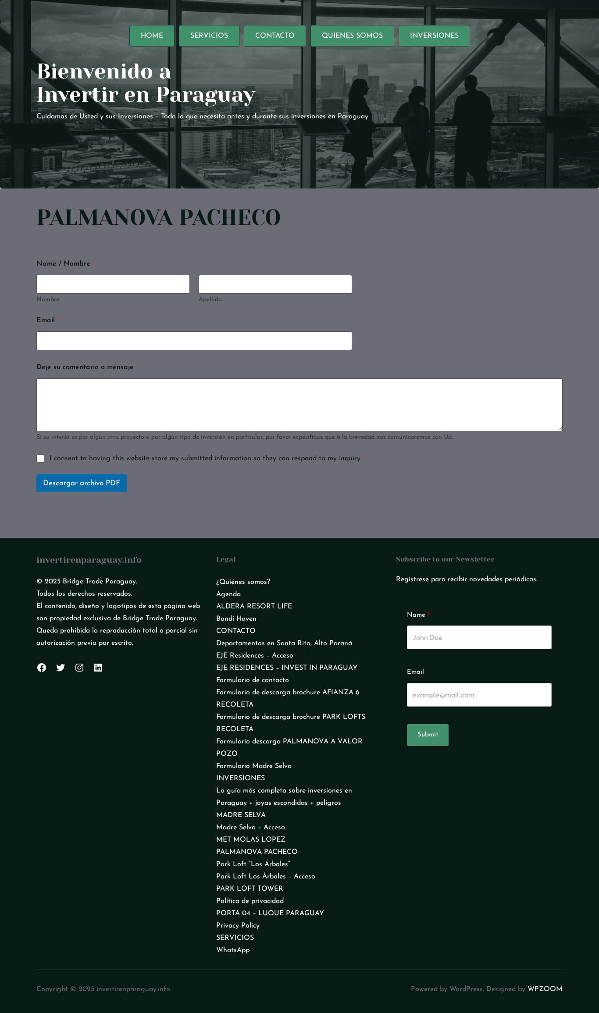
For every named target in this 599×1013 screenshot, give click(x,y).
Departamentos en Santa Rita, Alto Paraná (284, 643)
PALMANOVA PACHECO (257, 852)
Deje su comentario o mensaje (85, 367)
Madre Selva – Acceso (250, 827)
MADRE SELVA (241, 815)
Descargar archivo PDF (81, 483)
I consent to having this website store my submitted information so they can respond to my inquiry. (208, 458)
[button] (152, 36)
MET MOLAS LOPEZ (250, 839)
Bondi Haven (236, 618)
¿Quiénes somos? (243, 582)
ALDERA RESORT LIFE (254, 606)
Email (47, 320)
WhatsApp (233, 950)
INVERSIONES (240, 778)
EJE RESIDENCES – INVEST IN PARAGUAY (286, 668)
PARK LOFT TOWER (249, 888)
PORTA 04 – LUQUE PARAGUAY (270, 913)
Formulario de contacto (252, 680)
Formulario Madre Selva (254, 766)
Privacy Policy (238, 925)
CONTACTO (236, 631)
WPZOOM (545, 989)
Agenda (228, 594)
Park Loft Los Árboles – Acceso (265, 876)
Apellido (210, 299)
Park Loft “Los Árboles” (253, 864)
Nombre (47, 299)
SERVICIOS (235, 938)
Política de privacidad (250, 901)
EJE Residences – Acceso (254, 655)
